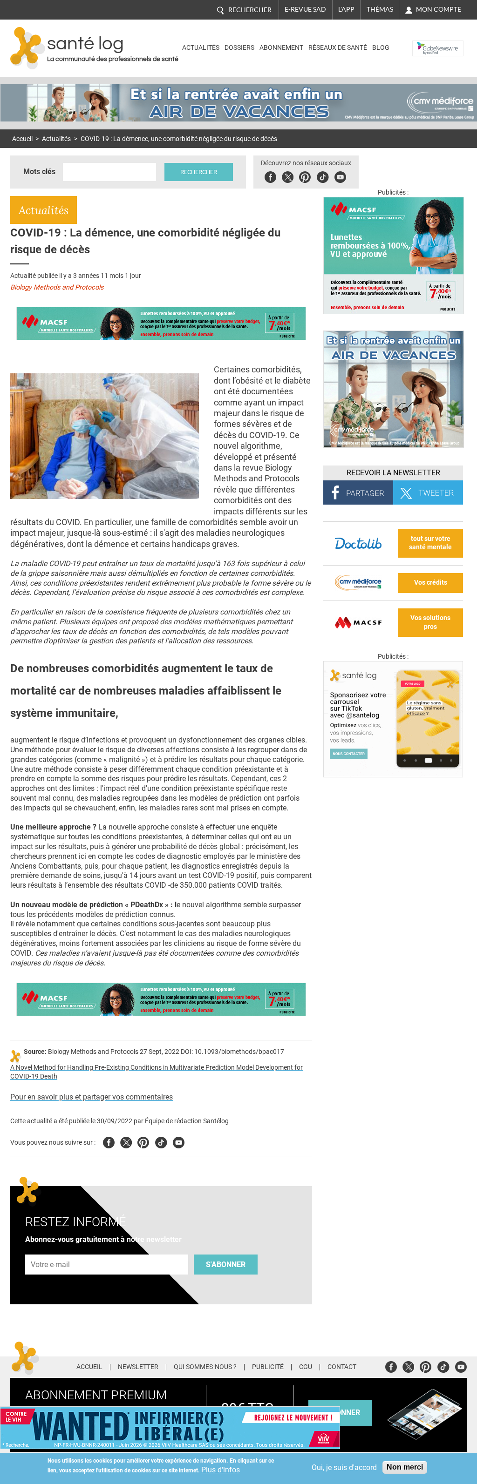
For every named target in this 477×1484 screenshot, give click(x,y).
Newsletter (138, 1367)
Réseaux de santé (337, 48)
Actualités (200, 48)
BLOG (380, 48)
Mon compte (438, 9)
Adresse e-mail (50, 1249)
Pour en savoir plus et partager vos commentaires (91, 1097)
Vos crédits (430, 583)
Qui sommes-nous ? (205, 1367)
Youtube (178, 1141)
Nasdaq (426, 41)
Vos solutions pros (430, 622)
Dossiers (239, 48)
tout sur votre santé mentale (430, 543)
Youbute (340, 175)
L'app (346, 9)
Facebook (270, 175)
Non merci (405, 1467)
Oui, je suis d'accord (344, 1467)
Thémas (380, 9)
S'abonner (225, 1264)
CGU (305, 1367)
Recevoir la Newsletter (393, 472)
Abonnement (281, 48)
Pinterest (305, 175)
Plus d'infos (220, 1469)
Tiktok (322, 175)
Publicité (268, 1367)
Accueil (22, 139)
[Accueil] (27, 48)
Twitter (287, 175)
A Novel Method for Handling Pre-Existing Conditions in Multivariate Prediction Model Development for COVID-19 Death (156, 1072)
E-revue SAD (305, 9)
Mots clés (39, 171)
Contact (341, 1367)
